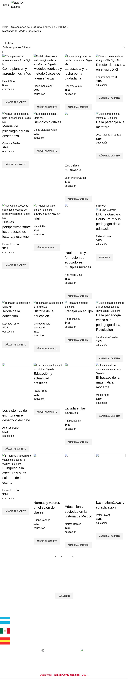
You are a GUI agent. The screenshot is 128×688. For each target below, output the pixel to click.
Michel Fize (40, 226)
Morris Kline (102, 395)
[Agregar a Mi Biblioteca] (6, 95)
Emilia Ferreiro (10, 244)
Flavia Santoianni (43, 86)
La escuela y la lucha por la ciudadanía (76, 73)
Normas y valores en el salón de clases (47, 507)
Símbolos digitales (47, 122)
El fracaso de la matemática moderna (107, 382)
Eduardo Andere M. (106, 77)
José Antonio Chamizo (108, 134)
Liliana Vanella (42, 520)
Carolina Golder (11, 143)
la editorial (8, 614)
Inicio (5, 27)
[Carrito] (125, 4)
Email (5, 581)
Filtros (9, 43)
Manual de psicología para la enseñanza (15, 131)
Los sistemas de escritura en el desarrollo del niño (16, 415)
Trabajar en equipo (79, 311)
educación (8, 89)
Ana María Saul (73, 275)
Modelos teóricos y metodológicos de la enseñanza (48, 73)
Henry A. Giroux (73, 86)
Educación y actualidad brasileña (43, 378)
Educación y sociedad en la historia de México (78, 511)
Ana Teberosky (10, 427)
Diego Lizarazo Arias (45, 129)
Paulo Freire (40, 390)
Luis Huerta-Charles (107, 337)
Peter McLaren (104, 236)
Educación (49, 27)
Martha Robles (73, 524)
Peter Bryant (103, 515)
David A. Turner (11, 323)
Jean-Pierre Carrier (75, 177)
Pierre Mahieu (72, 318)
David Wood (9, 81)
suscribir (64, 596)
